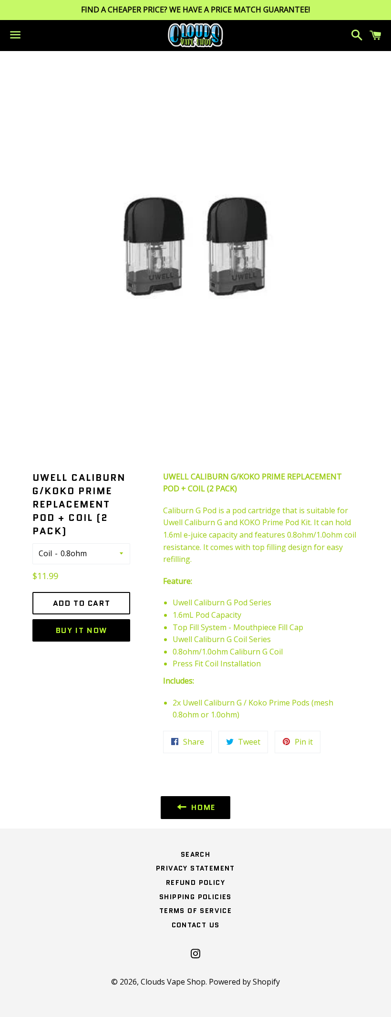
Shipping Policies (195, 897)
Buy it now (81, 630)
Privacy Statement (195, 868)
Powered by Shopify (244, 981)
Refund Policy (195, 882)
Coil (45, 553)
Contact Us (196, 925)
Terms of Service (195, 910)
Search (195, 854)
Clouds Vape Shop (173, 981)
